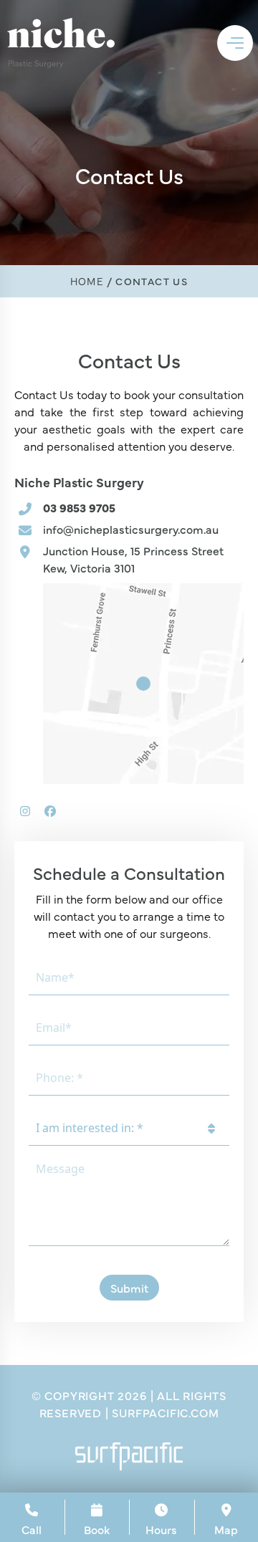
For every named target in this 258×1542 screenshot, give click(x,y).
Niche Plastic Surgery (79, 482)
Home (87, 281)
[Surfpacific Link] (129, 1456)
